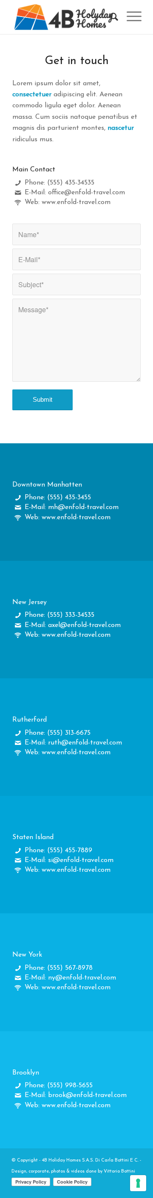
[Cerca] (110, 17)
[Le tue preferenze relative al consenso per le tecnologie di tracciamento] (138, 1183)
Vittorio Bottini (119, 1171)
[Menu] (130, 17)
